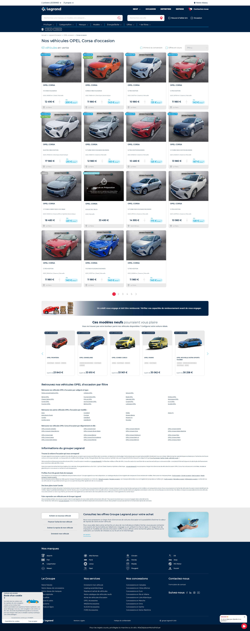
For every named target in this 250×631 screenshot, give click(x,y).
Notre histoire (47, 585)
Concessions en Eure (134, 591)
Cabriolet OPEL (130, 399)
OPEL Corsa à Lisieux (48, 437)
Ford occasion (176, 475)
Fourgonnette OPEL (90, 397)
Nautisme (45, 604)
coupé (176, 458)
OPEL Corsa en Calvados (49, 429)
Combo (44, 417)
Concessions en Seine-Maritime (138, 610)
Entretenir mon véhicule (93, 585)
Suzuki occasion (52, 477)
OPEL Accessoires (91, 601)
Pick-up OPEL (88, 399)
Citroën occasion (186, 475)
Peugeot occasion (114, 479)
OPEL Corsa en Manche (133, 429)
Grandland (87, 417)
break (166, 458)
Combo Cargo (46, 420)
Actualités (45, 597)
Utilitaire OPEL (88, 393)
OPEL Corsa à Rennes (90, 439)
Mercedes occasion (178, 479)
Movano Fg (129, 417)
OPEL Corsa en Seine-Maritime (177, 431)
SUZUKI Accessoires (91, 607)
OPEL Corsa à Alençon (132, 439)
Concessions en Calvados (136, 585)
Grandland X (87, 420)
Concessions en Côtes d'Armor (138, 588)
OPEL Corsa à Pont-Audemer (92, 437)
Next (207, 353)
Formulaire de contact (177, 585)
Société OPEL (172, 404)
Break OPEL (129, 397)
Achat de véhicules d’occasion (95, 597)
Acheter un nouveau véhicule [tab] (60, 516)
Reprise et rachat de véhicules (95, 591)
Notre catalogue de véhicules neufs (98, 594)
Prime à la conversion (152, 48)
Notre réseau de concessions (53, 588)
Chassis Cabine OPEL (48, 399)
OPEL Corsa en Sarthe (174, 429)
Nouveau (128, 420)
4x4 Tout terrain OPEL (90, 401)
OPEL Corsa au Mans (174, 437)
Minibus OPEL (172, 397)
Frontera (86, 415)
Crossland (87, 413)
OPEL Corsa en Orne (132, 431)
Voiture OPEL (130, 393)
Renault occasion (104, 479)
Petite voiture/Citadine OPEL (50, 393)
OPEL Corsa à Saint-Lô (132, 437)
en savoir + (87, 535)
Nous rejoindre (47, 594)
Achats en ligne (48, 607)
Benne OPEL (45, 397)
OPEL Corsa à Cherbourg (133, 435)
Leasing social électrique (93, 588)
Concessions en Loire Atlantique (138, 597)
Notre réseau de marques (52, 591)
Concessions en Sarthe (135, 607)
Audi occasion (168, 479)
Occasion (198, 18)
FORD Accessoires (91, 610)
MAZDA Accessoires (91, 604)
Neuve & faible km (179, 18)
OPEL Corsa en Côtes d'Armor (50, 431)
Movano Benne (130, 415)
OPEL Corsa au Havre (174, 439)
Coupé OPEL (129, 401)
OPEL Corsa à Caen (47, 435)
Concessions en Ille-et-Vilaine (137, 594)
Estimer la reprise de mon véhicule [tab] (60, 528)
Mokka (128, 413)
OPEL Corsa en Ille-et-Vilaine (92, 431)
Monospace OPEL (173, 399)
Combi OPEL (45, 401)
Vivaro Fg (171, 413)
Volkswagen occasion (191, 479)
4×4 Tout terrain (155, 458)
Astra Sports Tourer (47, 415)
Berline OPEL (87, 404)
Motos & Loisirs (47, 601)
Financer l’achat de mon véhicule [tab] (60, 522)
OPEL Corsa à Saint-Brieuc (49, 439)
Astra (43, 413)
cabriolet (171, 458)
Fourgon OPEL (46, 404)
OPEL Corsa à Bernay (90, 435)
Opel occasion (196, 475)
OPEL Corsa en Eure (90, 429)
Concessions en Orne (134, 604)
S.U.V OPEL (171, 401)
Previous (42, 353)
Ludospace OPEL (131, 404)
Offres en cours (175, 48)
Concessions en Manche (135, 601)
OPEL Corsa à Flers (173, 435)
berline (162, 458)
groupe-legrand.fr (96, 461)
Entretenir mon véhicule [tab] (60, 534)
